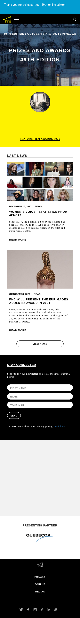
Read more (17, 239)
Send (13, 415)
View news (40, 344)
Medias (40, 591)
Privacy (40, 576)
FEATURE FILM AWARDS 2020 (40, 139)
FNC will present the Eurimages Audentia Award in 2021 (38, 301)
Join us (40, 584)
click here (59, 426)
